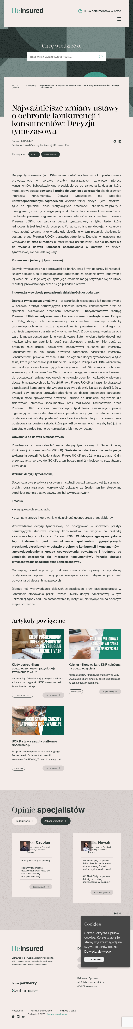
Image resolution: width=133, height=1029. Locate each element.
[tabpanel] (36, 865)
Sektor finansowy (50, 154)
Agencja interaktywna (57, 1014)
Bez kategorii (76, 692)
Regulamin (17, 1010)
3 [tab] (120, 913)
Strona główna (15, 86)
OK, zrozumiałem (94, 959)
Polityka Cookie (68, 1010)
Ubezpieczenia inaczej (22, 695)
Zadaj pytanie (23, 821)
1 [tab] (115, 913)
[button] (101, 57)
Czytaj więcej (52, 695)
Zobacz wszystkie (53, 821)
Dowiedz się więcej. (98, 951)
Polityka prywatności (41, 1010)
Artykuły (32, 86)
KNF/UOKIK (18, 768)
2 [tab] (117, 913)
